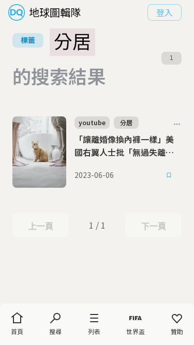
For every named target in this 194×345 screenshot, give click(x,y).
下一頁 (153, 226)
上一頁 (40, 226)
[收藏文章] (169, 175)
